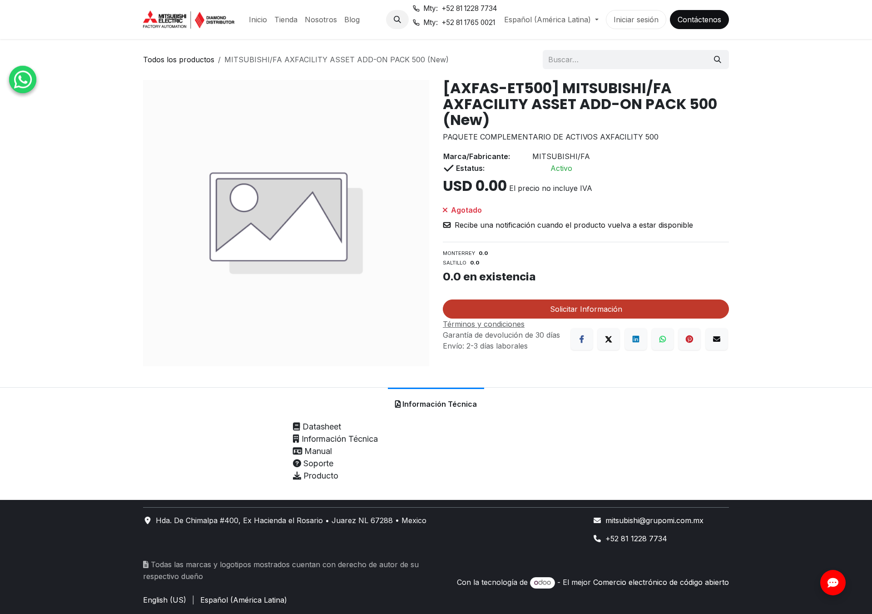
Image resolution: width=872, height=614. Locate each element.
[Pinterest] (689, 339)
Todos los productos (178, 59)
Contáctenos (699, 19)
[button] (397, 19)
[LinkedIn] (636, 339)
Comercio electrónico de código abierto (661, 582)
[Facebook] (582, 339)
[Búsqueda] (717, 59)
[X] (608, 339)
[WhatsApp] (663, 339)
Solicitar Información (586, 309)
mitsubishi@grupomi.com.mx (654, 520)
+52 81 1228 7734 (636, 538)
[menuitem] (258, 19)
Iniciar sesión (636, 19)
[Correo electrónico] (717, 339)
